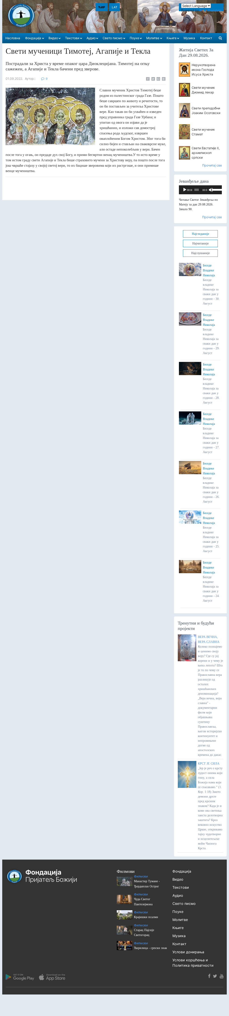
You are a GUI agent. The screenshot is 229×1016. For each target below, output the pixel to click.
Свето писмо (184, 903)
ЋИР (101, 7)
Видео (177, 879)
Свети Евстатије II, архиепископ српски (206, 152)
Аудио (177, 895)
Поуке (177, 911)
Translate (214, 10)
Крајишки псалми (146, 917)
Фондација (181, 871)
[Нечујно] (211, 190)
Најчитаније (200, 243)
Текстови (180, 887)
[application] (200, 189)
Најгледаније (200, 234)
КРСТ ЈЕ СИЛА (208, 763)
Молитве (180, 919)
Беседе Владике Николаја (209, 270)
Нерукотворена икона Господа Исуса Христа (203, 69)
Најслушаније (200, 253)
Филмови (141, 876)
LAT (114, 7)
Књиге (178, 927)
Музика (179, 936)
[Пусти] (184, 190)
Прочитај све (212, 165)
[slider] (216, 189)
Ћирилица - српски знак (150, 948)
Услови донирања (188, 952)
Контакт (179, 944)
